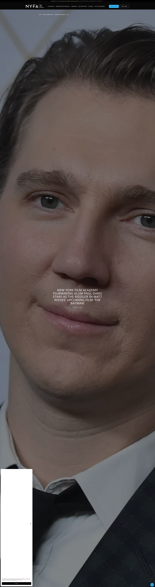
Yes (102, 1)
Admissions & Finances (63, 6)
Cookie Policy (20, 580)
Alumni (90, 6)
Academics (51, 6)
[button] (30, 523)
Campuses (74, 6)
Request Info (113, 6)
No (104, 1)
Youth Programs (99, 6)
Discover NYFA (82, 6)
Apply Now (124, 6)
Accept (16, 583)
